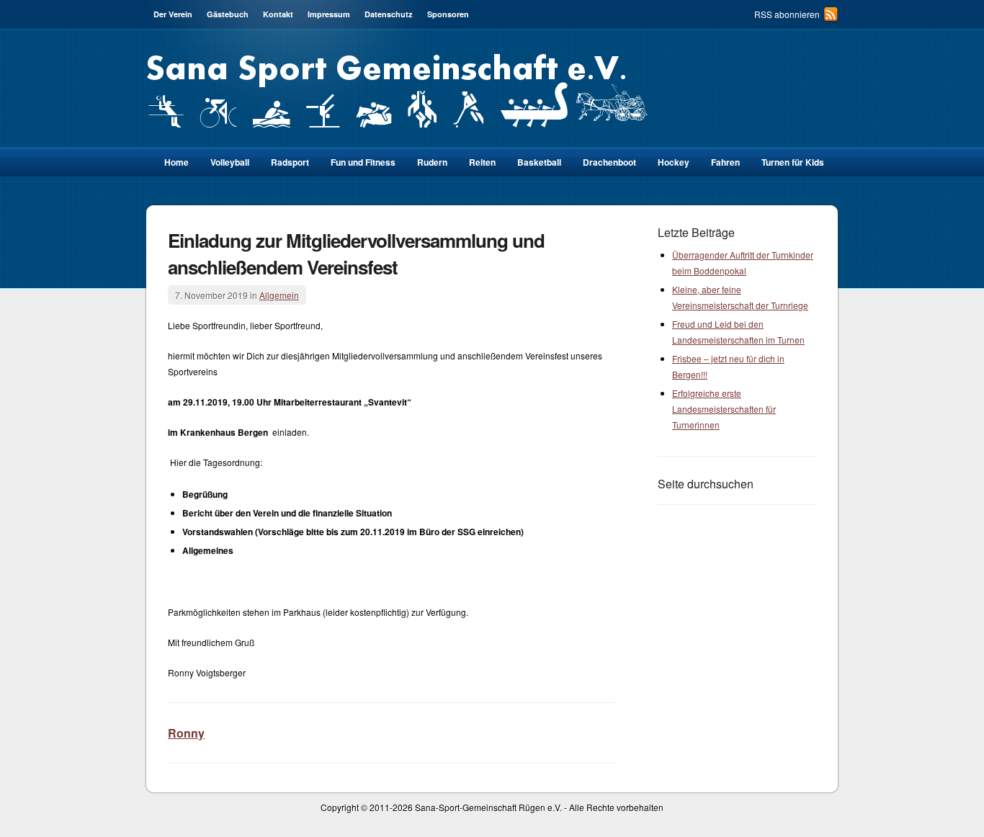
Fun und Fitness (363, 162)
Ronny (186, 733)
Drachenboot (609, 162)
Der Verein (172, 14)
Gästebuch (228, 14)
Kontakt (278, 14)
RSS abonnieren (787, 14)
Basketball (539, 162)
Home (176, 162)
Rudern (432, 162)
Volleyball (229, 162)
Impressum (329, 14)
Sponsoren (448, 14)
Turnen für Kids (792, 162)
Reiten (482, 162)
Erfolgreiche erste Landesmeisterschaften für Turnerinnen (724, 409)
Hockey (673, 162)
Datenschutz (388, 14)
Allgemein (279, 295)
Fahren (725, 162)
